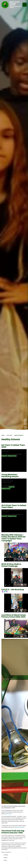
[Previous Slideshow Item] (25, 423)
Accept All (4, 456)
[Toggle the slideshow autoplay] (25, 427)
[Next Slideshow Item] (25, 420)
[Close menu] (24, 5)
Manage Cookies (12, 456)
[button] (7, 550)
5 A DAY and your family (18, 827)
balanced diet (8, 813)
